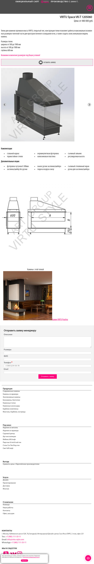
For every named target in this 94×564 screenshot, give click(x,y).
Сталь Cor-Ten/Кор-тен (11, 445)
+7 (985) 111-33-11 (13, 537)
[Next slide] (89, 104)
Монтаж (6, 489)
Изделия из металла (10, 428)
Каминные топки (9, 403)
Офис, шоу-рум (8, 514)
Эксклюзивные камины (11, 397)
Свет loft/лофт (8, 448)
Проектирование (9, 483)
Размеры (7, 350)
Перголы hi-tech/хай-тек (12, 442)
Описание (8, 335)
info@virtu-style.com (15, 540)
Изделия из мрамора (10, 431)
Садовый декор (9, 434)
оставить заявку (49, 62)
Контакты (6, 511)
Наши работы (8, 508)
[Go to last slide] (4, 104)
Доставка (6, 486)
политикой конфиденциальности (31, 557)
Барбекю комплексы (10, 409)
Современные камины (11, 391)
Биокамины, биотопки (11, 400)
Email (6, 369)
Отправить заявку (47, 376)
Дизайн (5, 480)
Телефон (7, 363)
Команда (6, 505)
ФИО (6, 356)
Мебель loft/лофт (9, 439)
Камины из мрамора (10, 394)
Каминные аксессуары (11, 406)
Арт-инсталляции (9, 437)
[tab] (43, 139)
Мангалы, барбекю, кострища (14, 412)
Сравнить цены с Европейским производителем (21, 464)
